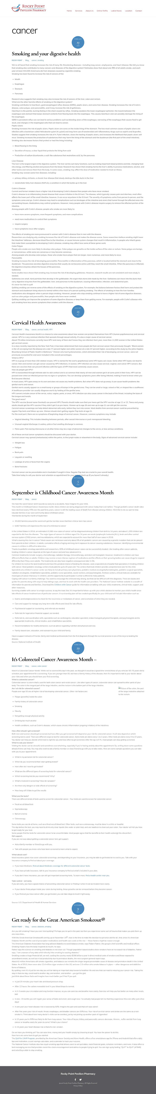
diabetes (40, 927)
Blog (27, 60)
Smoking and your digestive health (46, 53)
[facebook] (75, 1079)
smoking (40, 60)
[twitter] (80, 1079)
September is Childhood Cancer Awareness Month (62, 492)
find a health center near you (97, 875)
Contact (138, 11)
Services (78, 11)
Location (128, 11)
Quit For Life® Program (25, 1038)
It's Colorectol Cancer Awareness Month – (54, 659)
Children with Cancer (63, 584)
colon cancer (42, 666)
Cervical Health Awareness (39, 322)
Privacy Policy (78, 1086)
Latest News (116, 11)
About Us (89, 11)
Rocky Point (17, 60)
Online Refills (102, 11)
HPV (51, 330)
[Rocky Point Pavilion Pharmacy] (29, 12)
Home (69, 11)
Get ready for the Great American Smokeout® (58, 920)
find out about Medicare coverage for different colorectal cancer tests (61, 866)
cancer (34, 60)
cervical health (42, 330)
